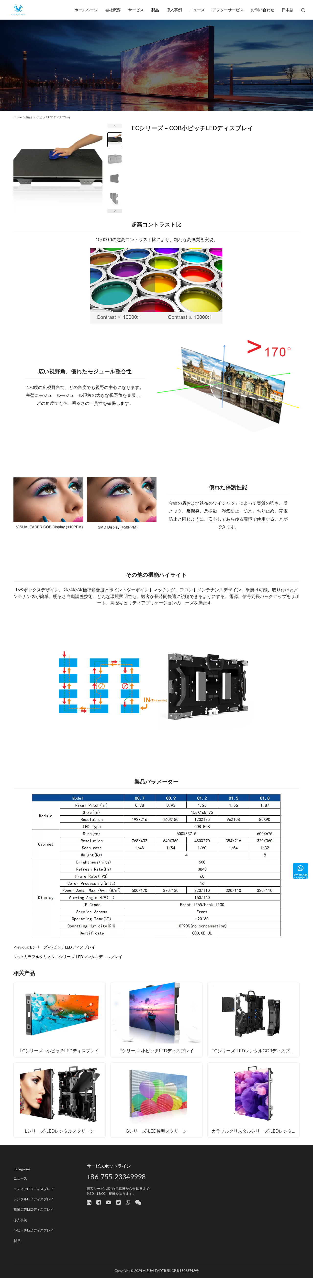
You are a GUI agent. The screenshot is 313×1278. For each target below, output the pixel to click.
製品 (155, 9)
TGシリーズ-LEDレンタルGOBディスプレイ (255, 1050)
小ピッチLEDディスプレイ (33, 1230)
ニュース (197, 9)
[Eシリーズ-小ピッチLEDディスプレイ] (156, 1019)
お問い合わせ (262, 9)
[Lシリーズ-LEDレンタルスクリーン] (59, 1100)
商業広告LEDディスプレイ (33, 1209)
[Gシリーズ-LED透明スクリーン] (156, 1100)
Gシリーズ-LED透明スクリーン (156, 1131)
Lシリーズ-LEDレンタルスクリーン (59, 1131)
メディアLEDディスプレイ (33, 1189)
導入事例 (174, 9)
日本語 (287, 9)
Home (17, 117)
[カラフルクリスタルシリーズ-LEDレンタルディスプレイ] (253, 1100)
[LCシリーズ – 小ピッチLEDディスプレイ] (59, 1019)
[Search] (303, 9)
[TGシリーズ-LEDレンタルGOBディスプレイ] (253, 1019)
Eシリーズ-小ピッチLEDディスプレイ (62, 947)
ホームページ (86, 9)
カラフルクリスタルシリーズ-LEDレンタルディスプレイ (73, 956)
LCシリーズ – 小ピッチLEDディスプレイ (59, 1050)
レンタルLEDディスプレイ (33, 1199)
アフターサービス (228, 9)
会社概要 (113, 9)
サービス (136, 9)
